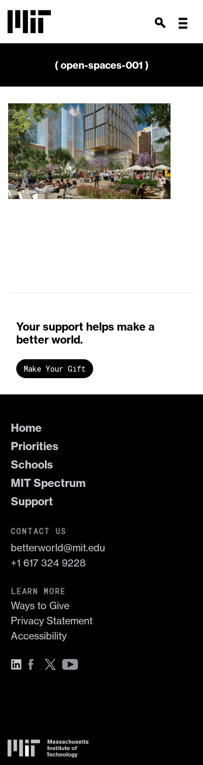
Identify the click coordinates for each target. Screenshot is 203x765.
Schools (32, 464)
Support (32, 501)
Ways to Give (40, 605)
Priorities (34, 446)
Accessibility (39, 636)
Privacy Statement (52, 621)
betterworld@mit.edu (58, 548)
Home (26, 427)
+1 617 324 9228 (48, 563)
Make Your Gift (55, 369)
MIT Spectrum (48, 483)
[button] (183, 23)
